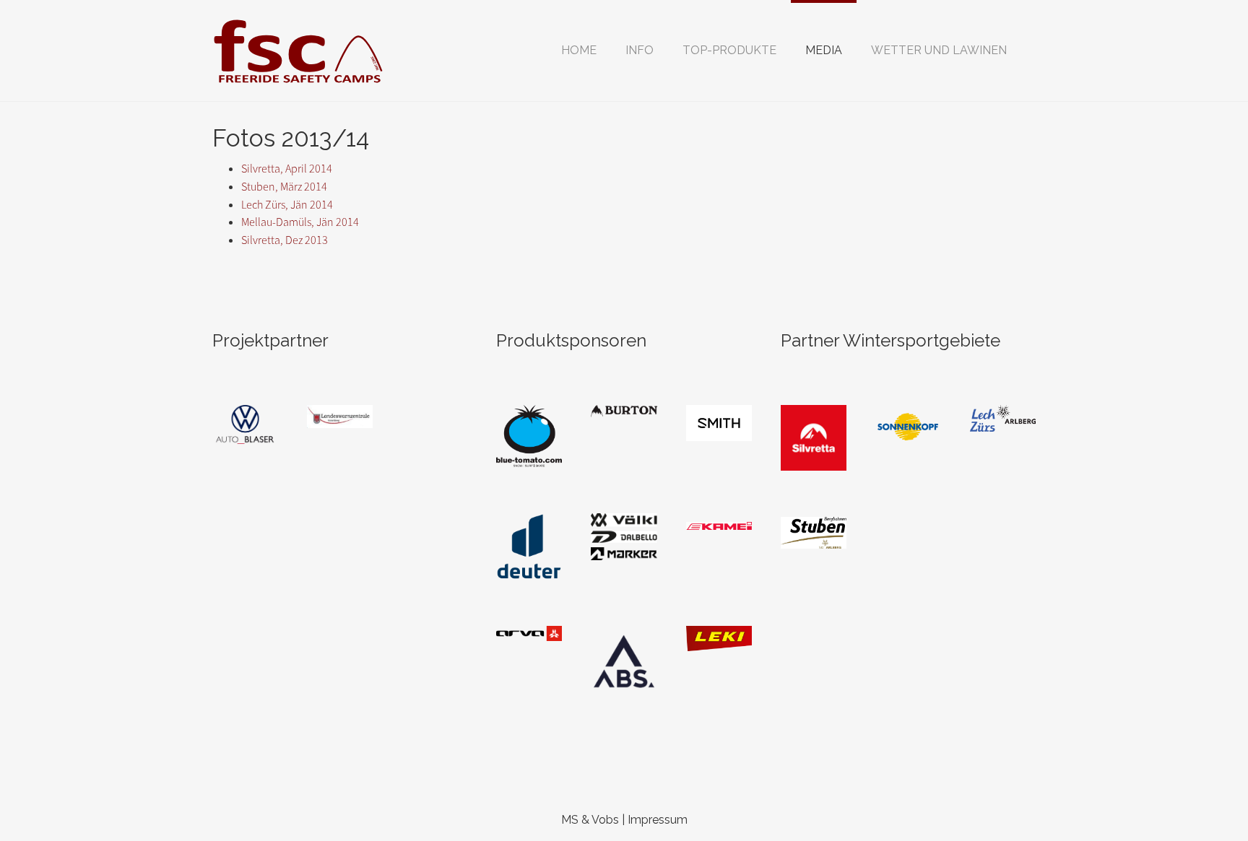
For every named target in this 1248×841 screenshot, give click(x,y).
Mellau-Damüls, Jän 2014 (300, 222)
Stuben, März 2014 (284, 186)
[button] (639, 50)
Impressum (658, 820)
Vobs (605, 820)
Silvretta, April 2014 (286, 168)
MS (569, 820)
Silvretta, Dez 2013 (284, 240)
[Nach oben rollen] (1201, 794)
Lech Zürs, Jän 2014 (287, 204)
